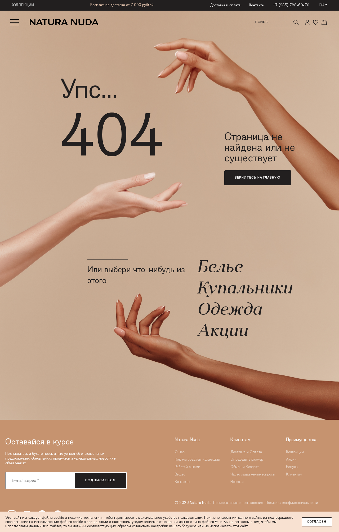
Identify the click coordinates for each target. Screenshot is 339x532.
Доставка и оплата (225, 5)
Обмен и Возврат (244, 467)
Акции (222, 331)
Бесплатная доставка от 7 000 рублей (122, 5)
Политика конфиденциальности (292, 503)
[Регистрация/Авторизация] (307, 22)
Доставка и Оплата (246, 452)
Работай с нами (187, 467)
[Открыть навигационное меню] (14, 22)
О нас (180, 452)
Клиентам (294, 474)
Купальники (244, 289)
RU (321, 5)
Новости (237, 482)
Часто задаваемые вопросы (252, 474)
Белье (219, 267)
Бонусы (292, 467)
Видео (180, 474)
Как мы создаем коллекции (197, 459)
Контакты (256, 5)
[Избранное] (315, 22)
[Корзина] (324, 22)
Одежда (229, 310)
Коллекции (295, 452)
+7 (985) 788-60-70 (291, 5)
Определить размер (246, 459)
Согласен (317, 522)
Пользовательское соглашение (238, 503)
